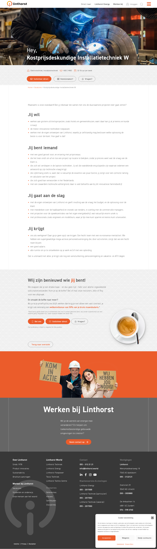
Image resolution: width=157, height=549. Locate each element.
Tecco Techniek (52, 476)
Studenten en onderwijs (23, 492)
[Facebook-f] (85, 474)
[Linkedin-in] (81, 474)
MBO (70, 70)
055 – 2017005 (86, 489)
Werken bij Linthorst (23, 483)
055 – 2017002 (86, 498)
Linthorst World (54, 459)
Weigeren (125, 538)
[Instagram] (90, 474)
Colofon (16, 544)
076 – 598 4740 (126, 509)
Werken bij (118, 4)
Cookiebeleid (120, 544)
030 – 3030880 (126, 493)
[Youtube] (94, 474)
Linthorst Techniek (54, 464)
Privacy (23, 544)
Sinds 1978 (17, 464)
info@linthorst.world (89, 468)
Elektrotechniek (36, 70)
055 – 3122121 (126, 476)
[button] (152, 518)
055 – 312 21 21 (86, 464)
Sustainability (19, 472)
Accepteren (106, 538)
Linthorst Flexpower (55, 472)
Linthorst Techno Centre (56, 481)
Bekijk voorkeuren (144, 538)
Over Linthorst (20, 459)
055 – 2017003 (86, 506)
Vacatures (38, 87)
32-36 (79, 70)
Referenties (51, 492)
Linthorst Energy (102, 4)
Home (30, 87)
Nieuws (49, 496)
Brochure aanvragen (21, 476)
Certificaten (51, 500)
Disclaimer (32, 544)
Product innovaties (21, 468)
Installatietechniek (50, 70)
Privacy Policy (129, 544)
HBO (65, 70)
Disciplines (51, 504)
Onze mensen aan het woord (25, 496)
